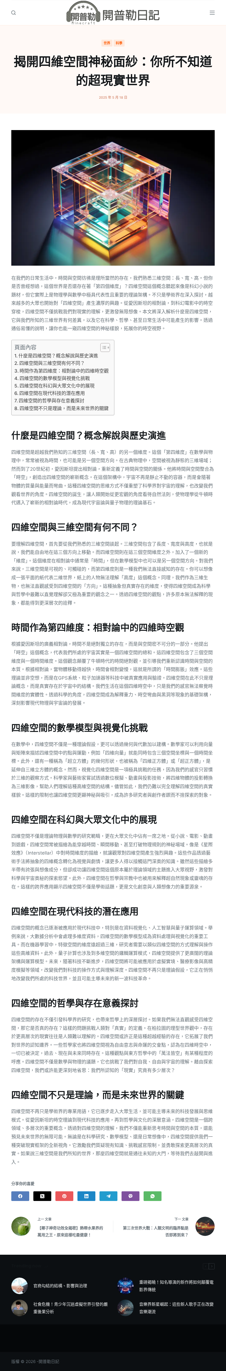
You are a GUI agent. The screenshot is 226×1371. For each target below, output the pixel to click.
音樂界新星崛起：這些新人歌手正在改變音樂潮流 (176, 1308)
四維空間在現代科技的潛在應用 (52, 393)
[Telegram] (108, 1196)
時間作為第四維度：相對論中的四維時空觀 (64, 371)
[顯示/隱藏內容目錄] (102, 347)
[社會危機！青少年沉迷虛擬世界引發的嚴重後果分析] (19, 1308)
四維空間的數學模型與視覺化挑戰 (55, 378)
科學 (119, 43)
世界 (107, 43)
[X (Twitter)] (42, 1196)
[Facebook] (20, 1196)
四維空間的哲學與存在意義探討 (51, 400)
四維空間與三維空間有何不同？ (52, 363)
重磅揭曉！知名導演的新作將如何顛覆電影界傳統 (176, 1286)
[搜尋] (13, 12)
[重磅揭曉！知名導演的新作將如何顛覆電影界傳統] (125, 1286)
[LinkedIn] (86, 1196)
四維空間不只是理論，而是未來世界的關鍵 (64, 408)
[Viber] (130, 1196)
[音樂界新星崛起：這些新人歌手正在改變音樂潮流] (125, 1308)
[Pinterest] (64, 1196)
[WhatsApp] (153, 1196)
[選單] (212, 12)
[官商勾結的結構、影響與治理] (19, 1286)
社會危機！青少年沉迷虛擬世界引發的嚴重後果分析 (70, 1308)
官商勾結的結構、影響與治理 (60, 1285)
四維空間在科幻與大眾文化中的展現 (57, 386)
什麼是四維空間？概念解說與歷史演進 (58, 356)
